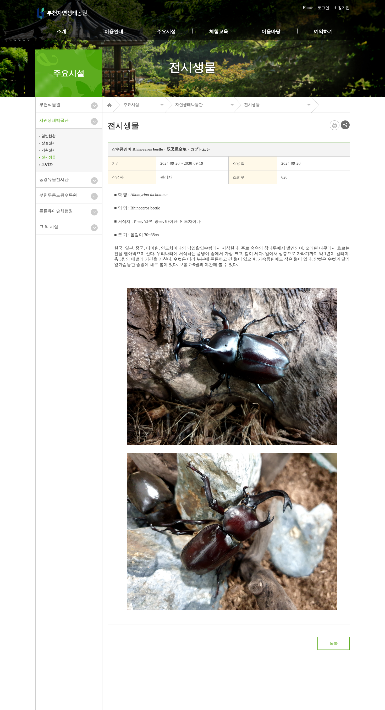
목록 (333, 643)
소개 (61, 31)
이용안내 (113, 31)
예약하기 (323, 31)
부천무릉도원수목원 (58, 195)
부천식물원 (49, 104)
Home (308, 7)
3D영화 (47, 164)
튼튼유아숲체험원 (56, 211)
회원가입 (342, 8)
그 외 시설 (48, 226)
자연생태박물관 (54, 120)
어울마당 (271, 31)
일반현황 (48, 136)
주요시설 (166, 31)
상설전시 (48, 143)
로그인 (323, 8)
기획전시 (48, 150)
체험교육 (218, 31)
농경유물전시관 (54, 179)
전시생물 (48, 157)
